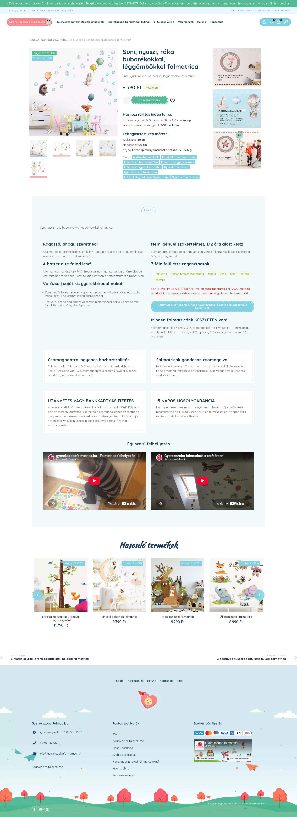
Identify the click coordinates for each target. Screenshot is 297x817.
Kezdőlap (34, 40)
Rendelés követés (124, 775)
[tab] (148, 210)
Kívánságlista (121, 768)
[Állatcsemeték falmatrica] (236, 585)
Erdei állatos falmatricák (178, 157)
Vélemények (186, 22)
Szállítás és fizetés (124, 754)
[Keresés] (285, 22)
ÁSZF (116, 734)
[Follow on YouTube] (40, 809)
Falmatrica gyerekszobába (142, 167)
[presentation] (37, 595)
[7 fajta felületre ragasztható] (237, 67)
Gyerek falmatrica (176, 167)
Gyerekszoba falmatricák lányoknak (80, 22)
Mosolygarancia (17, 10)
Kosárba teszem (150, 100)
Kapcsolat (67, 10)
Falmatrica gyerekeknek (177, 162)
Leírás (148, 210)
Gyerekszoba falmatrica (54, 40)
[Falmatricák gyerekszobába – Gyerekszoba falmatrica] (29, 22)
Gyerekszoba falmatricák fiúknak (128, 22)
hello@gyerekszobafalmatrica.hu (59, 753)
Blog (180, 680)
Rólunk (201, 22)
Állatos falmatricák (146, 157)
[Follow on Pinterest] (47, 809)
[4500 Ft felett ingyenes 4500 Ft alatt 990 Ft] (237, 108)
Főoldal (119, 680)
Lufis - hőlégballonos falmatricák (146, 177)
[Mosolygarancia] (237, 149)
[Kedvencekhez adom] (64, 612)
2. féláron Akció (164, 22)
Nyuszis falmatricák (185, 177)
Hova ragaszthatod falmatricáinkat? (136, 761)
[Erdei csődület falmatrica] (177, 585)
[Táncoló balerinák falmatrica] (119, 585)
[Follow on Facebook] (34, 809)
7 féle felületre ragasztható (44, 10)
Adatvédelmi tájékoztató (47, 766)
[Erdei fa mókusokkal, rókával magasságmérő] (60, 585)
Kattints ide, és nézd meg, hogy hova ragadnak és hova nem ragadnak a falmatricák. (202, 306)
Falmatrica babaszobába (141, 162)
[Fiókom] (264, 22)
